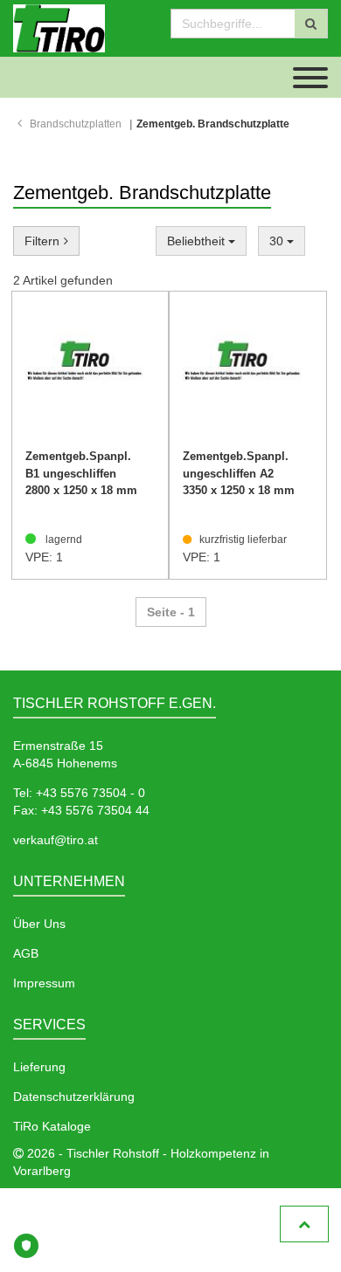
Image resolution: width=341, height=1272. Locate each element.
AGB (25, 953)
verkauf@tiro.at (55, 840)
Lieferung (39, 1067)
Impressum (44, 983)
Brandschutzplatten (76, 124)
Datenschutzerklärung (74, 1097)
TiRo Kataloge (52, 1126)
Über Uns (39, 924)
